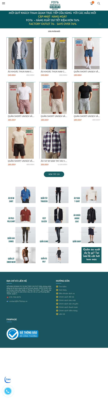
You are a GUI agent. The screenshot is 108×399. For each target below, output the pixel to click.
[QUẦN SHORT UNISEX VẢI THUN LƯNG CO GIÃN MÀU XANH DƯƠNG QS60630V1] (87, 53)
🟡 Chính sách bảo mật (66, 300)
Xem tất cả (54, 174)
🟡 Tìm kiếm (61, 286)
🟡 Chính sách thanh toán (67, 307)
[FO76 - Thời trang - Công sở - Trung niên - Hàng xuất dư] (55, 5)
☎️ (8, 297)
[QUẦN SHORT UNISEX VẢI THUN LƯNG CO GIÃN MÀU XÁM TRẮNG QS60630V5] (87, 98)
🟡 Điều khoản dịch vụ (65, 293)
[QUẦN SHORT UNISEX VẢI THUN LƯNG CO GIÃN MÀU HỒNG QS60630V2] (21, 98)
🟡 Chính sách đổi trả (65, 297)
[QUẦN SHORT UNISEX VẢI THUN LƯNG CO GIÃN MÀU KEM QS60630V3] (54, 98)
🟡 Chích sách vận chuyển (67, 304)
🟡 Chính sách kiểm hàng (66, 311)
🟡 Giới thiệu (61, 290)
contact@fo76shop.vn (18, 301)
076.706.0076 (15, 297)
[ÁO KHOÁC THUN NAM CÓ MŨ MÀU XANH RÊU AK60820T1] (54, 53)
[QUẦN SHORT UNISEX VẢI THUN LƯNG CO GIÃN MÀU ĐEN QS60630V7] (21, 143)
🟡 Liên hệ (60, 314)
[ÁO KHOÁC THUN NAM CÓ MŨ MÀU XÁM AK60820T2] (21, 53)
